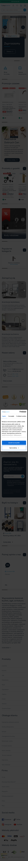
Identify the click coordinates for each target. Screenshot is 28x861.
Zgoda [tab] (4, 416)
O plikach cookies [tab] (21, 416)
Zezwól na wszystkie (14, 442)
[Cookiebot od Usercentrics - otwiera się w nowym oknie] (19, 412)
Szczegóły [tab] (11, 416)
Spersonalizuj (13, 447)
